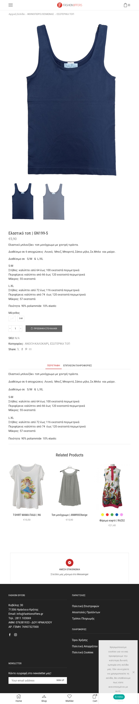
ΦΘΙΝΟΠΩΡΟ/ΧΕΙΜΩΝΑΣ (40, 14)
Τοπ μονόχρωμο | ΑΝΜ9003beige (69, 515)
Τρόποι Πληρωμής (83, 618)
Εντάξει (119, 696)
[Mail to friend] (29, 349)
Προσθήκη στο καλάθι (45, 328)
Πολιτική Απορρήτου (85, 646)
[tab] (53, 365)
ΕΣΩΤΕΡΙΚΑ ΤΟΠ (65, 14)
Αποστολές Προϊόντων (86, 612)
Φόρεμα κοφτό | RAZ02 (112, 520)
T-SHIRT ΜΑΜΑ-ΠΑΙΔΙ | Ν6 (27, 515)
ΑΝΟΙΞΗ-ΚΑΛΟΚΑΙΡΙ (36, 343)
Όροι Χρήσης (80, 640)
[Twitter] (18, 349)
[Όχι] (133, 672)
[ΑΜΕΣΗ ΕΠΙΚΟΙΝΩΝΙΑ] (69, 562)
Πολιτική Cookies (82, 652)
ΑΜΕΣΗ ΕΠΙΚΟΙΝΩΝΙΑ (69, 569)
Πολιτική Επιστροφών (85, 606)
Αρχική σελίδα (17, 14)
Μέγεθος (14, 312)
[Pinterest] (26, 349)
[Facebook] (22, 349)
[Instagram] (15, 634)
